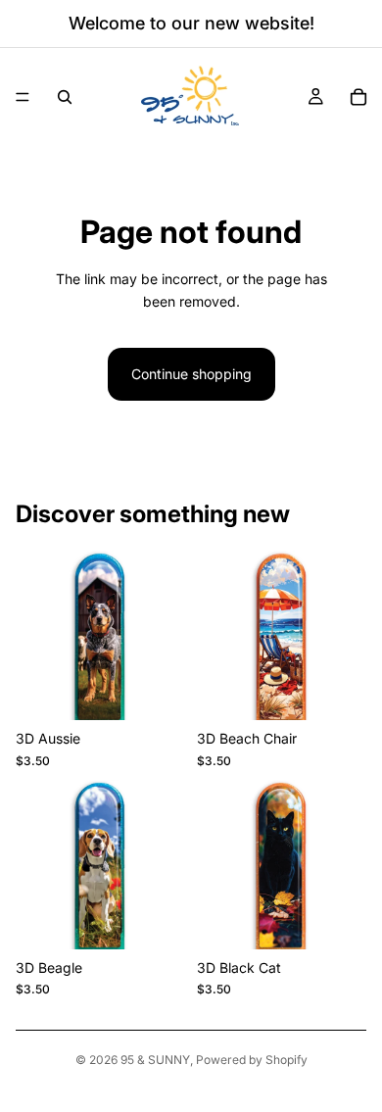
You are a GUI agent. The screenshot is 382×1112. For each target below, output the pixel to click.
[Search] (64, 97)
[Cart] (358, 97)
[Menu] (22, 97)
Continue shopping (191, 373)
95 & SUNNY (155, 1059)
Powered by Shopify (252, 1059)
